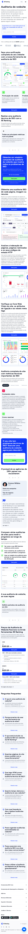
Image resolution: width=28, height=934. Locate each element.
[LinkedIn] (9, 927)
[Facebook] (1, 927)
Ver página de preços (6, 687)
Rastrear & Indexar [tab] (15, 385)
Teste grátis (14, 110)
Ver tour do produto (14, 174)
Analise (14, 37)
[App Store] (5, 917)
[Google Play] (14, 917)
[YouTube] (6, 927)
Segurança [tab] (5, 385)
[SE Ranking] (6, 2)
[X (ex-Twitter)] (3, 927)
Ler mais (5, 525)
